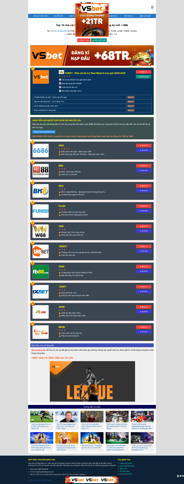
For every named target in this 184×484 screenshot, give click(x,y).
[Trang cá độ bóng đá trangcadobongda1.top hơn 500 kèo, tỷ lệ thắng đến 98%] (142, 421)
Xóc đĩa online (124, 471)
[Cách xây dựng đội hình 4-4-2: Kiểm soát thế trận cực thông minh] (41, 421)
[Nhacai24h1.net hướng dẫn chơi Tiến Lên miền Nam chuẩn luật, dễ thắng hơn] (117, 442)
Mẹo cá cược (145, 16)
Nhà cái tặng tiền (40, 16)
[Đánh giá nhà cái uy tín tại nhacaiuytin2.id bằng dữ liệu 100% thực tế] (66, 442)
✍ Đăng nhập (144, 77)
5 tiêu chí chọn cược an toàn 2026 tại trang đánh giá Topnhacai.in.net (142, 447)
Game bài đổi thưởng (127, 466)
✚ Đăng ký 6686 (83, 40)
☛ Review (143, 150)
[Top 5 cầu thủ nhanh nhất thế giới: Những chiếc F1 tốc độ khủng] (117, 421)
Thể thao (129, 16)
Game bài (113, 16)
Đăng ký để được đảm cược (43, 132)
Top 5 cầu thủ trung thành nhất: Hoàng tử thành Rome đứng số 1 (91, 426)
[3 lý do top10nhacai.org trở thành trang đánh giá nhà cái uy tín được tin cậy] (41, 442)
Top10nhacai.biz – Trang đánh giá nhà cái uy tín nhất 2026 (92, 446)
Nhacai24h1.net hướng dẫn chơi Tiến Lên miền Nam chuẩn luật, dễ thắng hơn (116, 447)
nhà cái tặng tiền (60, 30)
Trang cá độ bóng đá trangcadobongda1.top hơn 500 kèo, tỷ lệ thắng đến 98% (142, 426)
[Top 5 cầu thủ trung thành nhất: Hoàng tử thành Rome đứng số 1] (92, 421)
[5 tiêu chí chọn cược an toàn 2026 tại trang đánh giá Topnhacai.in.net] (142, 442)
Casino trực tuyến (126, 463)
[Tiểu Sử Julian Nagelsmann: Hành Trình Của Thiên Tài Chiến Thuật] (66, 421)
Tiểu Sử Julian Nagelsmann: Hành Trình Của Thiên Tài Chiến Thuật (66, 426)
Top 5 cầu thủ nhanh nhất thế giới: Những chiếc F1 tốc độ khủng (117, 426)
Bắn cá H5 (123, 468)
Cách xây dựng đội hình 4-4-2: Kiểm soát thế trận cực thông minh (41, 426)
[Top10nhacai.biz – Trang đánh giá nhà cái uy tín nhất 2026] (92, 442)
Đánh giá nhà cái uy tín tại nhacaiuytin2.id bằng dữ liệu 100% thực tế (66, 447)
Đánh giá (73, 16)
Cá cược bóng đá (126, 474)
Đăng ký (131, 97)
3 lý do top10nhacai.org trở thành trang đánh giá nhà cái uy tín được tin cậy (41, 447)
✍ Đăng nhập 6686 (99, 40)
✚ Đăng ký (143, 72)
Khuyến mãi (58, 16)
